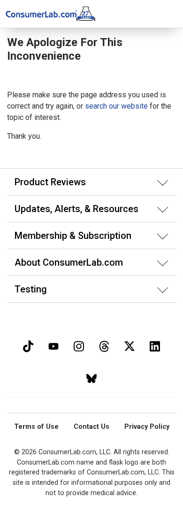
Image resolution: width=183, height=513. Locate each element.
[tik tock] (28, 345)
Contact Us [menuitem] (91, 427)
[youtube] (53, 345)
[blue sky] (91, 377)
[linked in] (155, 345)
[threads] (104, 345)
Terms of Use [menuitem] (36, 427)
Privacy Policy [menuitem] (146, 427)
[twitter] (129, 345)
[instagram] (79, 345)
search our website (116, 106)
